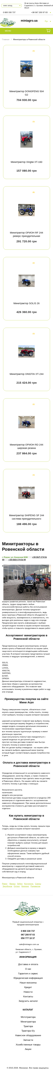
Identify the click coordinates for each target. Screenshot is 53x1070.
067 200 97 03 (28, 935)
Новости (28, 992)
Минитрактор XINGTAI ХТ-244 (26, 374)
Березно (25, 886)
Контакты (28, 996)
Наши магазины (28, 982)
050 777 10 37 (28, 938)
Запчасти (28, 1040)
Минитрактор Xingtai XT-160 (26, 162)
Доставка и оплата (28, 964)
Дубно (20, 884)
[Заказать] (48, 31)
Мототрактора (28, 1017)
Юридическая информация (28, 978)
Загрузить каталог (28, 1001)
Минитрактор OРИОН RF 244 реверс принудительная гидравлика (26, 236)
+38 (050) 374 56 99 (17, 560)
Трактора (28, 1026)
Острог (17, 886)
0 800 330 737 (9, 12)
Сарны (38, 884)
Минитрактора (28, 1021)
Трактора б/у (28, 1030)
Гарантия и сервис (28, 973)
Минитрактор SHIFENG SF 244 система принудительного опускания (26, 519)
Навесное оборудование (28, 1035)
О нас (28, 969)
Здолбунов (7, 886)
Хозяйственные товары (28, 1044)
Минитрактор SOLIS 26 (26, 303)
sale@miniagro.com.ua (29, 944)
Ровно (4, 884)
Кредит (28, 987)
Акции (28, 1049)
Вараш (12, 884)
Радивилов (35, 886)
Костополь (28, 884)
